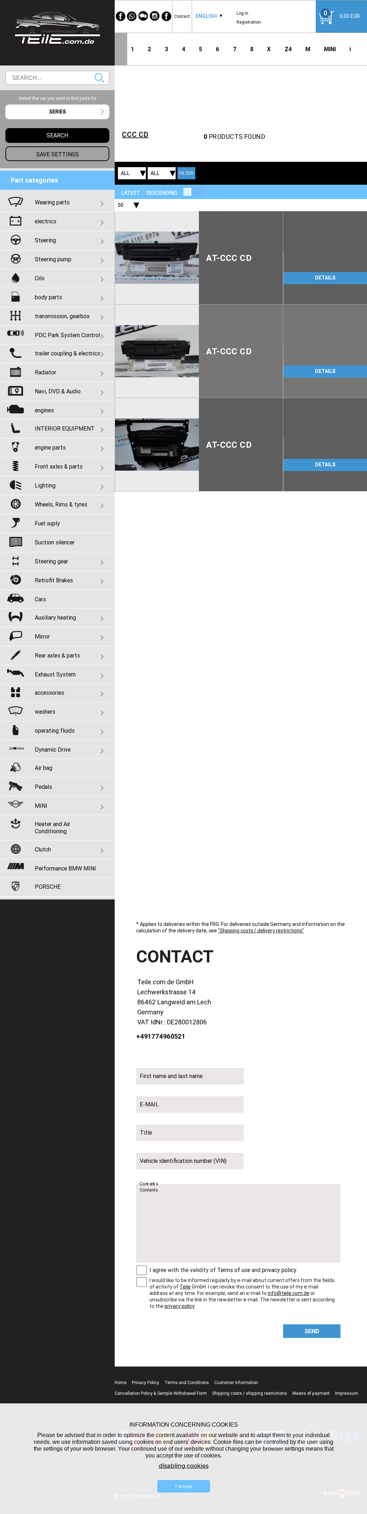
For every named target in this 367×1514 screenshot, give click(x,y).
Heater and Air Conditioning (52, 827)
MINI (330, 49)
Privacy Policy (145, 1382)
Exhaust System (55, 674)
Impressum (346, 1393)
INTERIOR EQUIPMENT (65, 428)
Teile (185, 1286)
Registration (249, 22)
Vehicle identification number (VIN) (183, 1160)
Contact (182, 16)
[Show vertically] (187, 192)
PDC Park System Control (67, 335)
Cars (40, 599)
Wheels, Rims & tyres (61, 504)
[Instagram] (155, 16)
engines (44, 410)
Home (121, 1382)
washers (45, 711)
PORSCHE (48, 886)
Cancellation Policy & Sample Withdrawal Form (161, 1393)
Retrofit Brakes (54, 580)
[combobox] (206, 16)
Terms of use (233, 1269)
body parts (48, 297)
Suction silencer (55, 542)
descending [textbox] (162, 193)
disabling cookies (184, 1465)
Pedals (43, 786)
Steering (45, 240)
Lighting (45, 485)
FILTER (186, 173)
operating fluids (55, 730)
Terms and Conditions (187, 1382)
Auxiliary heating (55, 617)
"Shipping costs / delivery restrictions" (261, 930)
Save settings (57, 154)
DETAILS (325, 278)
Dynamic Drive (53, 749)
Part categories (34, 180)
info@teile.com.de (288, 1293)
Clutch (43, 849)
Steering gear (51, 561)
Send (312, 1331)
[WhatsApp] (132, 16)
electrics (45, 221)
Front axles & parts (58, 466)
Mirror (42, 636)
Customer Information (236, 1382)
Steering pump (53, 259)
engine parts (50, 447)
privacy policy (279, 1269)
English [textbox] (206, 16)
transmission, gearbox (62, 316)
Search (99, 78)
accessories (49, 692)
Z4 (288, 49)
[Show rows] (197, 192)
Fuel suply (47, 523)
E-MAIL (149, 1104)
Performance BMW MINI (65, 868)
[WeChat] (143, 16)
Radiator (45, 372)
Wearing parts (52, 202)
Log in (242, 13)
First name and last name (171, 1075)
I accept (183, 1486)
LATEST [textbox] (130, 193)
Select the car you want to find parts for (57, 98)
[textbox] (57, 112)
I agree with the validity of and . (223, 1269)
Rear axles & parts (57, 655)
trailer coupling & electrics (67, 353)
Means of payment (311, 1393)
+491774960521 (160, 1036)
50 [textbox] (120, 205)
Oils (39, 278)
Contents (148, 1184)
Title (146, 1132)
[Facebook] (120, 16)
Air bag (43, 767)
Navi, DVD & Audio (58, 391)
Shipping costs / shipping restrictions (249, 1393)
